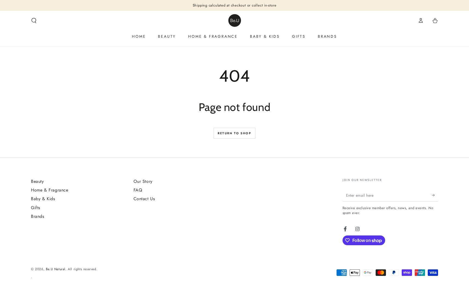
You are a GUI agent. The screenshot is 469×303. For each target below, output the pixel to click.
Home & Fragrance (49, 190)
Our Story (143, 181)
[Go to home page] (234, 20)
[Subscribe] (435, 195)
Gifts (35, 208)
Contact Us (144, 199)
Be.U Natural (55, 269)
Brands (37, 216)
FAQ (138, 190)
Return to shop (234, 133)
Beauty (37, 181)
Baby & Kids (43, 199)
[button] (34, 21)
